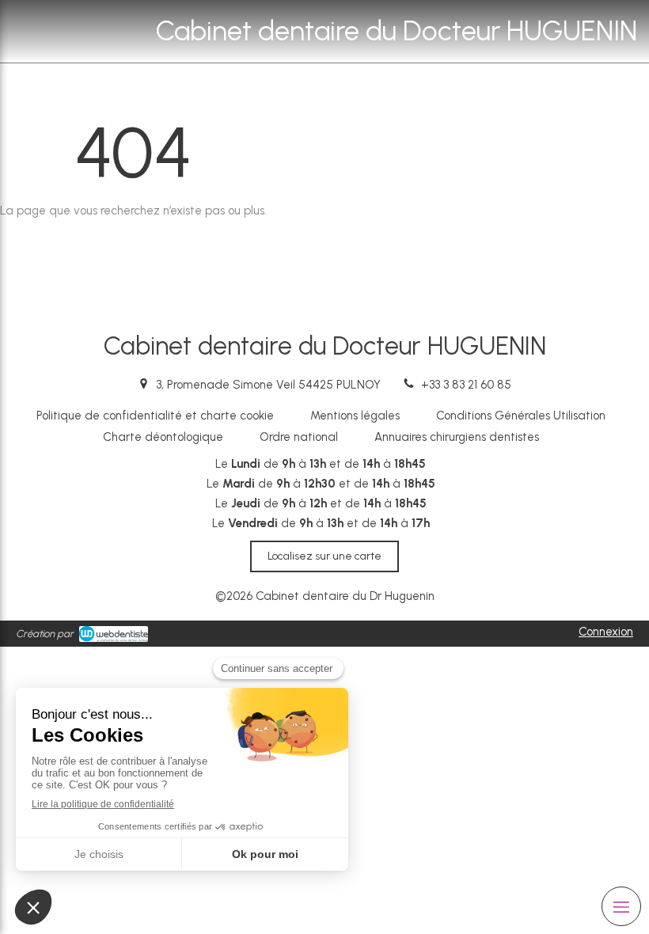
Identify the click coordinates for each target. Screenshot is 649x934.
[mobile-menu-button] (621, 906)
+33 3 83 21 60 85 (466, 385)
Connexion (606, 632)
